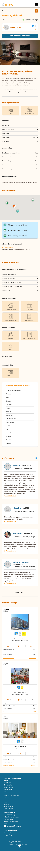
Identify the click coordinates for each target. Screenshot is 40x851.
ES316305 (28, 533)
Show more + (20, 592)
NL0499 (26, 508)
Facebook (9, 826)
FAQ (5, 791)
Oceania (6, 804)
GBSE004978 (18, 564)
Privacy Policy (8, 835)
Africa (5, 800)
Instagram (19, 826)
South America (8, 808)
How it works (8, 785)
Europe (6, 802)
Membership (8, 789)
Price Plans (7, 783)
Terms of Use (8, 833)
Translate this (8, 247)
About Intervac (8, 787)
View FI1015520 (32, 658)
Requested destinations (8, 658)
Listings (6, 780)
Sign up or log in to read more (19, 92)
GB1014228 (26, 465)
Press (5, 823)
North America (8, 806)
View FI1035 (33, 711)
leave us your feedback (12, 821)
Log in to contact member (20, 35)
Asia (5, 797)
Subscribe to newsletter (11, 817)
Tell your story (8, 819)
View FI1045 (33, 765)
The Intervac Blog (9, 815)
